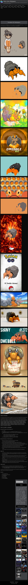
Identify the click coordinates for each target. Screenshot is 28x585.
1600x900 (2, 423)
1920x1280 (2, 424)
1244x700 (21, 421)
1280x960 (8, 422)
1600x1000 (5, 423)
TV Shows (9, 7)
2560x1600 (23, 424)
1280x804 (5, 422)
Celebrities (19, 5)
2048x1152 (9, 424)
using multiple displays (7, 467)
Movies (12, 6)
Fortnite (13, 7)
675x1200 (20, 487)
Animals (4, 5)
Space (24, 6)
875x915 (17, 488)
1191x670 (8, 421)
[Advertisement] (14, 15)
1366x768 (17, 422)
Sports (2, 7)
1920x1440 (5, 424)
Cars (13, 5)
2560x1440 (19, 424)
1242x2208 (17, 421)
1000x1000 (25, 488)
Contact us (16, 582)
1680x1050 (15, 423)
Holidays (6, 6)
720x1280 (22, 487)
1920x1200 (22, 423)
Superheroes (5, 7)
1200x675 (11, 421)
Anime (7, 5)
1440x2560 (24, 422)
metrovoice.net (13, 583)
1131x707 (2, 421)
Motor (9, 6)
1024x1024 (22, 489)
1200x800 (14, 421)
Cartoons (16, 5)
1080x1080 (25, 489)
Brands (10, 5)
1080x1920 (18, 490)
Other (2, 8)
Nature (15, 6)
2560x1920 (5, 425)
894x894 (20, 488)
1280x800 (2, 422)
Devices (19, 7)
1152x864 (5, 421)
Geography (2, 6)
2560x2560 (9, 425)
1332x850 (14, 422)
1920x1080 (19, 423)
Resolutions (22, 7)
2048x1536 (12, 424)
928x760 (22, 488)
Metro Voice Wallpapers (10, 1)
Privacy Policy (12, 582)
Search (17, 480)
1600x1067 (8, 423)
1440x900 (21, 422)
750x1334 (25, 487)
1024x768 (18, 489)
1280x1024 (11, 422)
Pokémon (18, 6)
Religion (21, 6)
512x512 (17, 487)
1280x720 (24, 421)
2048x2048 (16, 424)
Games (23, 5)
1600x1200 (12, 423)
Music (16, 7)
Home (1, 5)
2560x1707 (2, 425)
